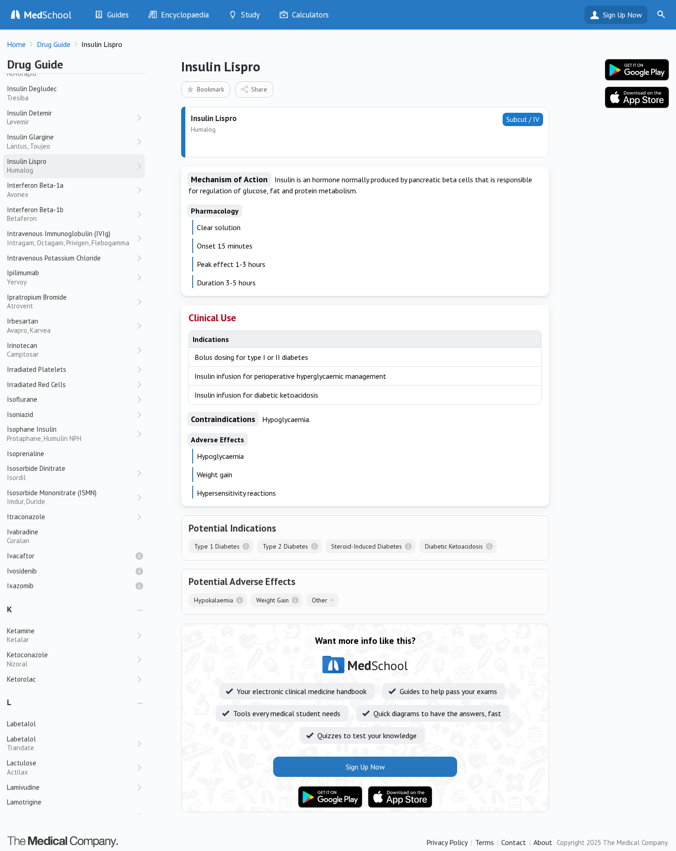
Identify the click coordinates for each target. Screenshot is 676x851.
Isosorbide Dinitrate (36, 473)
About (542, 842)
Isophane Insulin (44, 434)
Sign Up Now (622, 14)
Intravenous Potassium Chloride (54, 258)
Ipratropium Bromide (37, 302)
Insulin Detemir (29, 118)
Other (319, 600)
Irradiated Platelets (36, 369)
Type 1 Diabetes (217, 546)
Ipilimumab (23, 277)
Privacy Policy (447, 842)
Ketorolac (21, 679)
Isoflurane (22, 399)
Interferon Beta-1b (35, 214)
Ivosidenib (22, 571)
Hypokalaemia (213, 600)
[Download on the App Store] (400, 797)
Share (259, 89)
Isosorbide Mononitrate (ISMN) (52, 497)
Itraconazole (26, 516)
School (48, 14)
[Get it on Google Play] (330, 797)
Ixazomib (20, 585)
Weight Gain (272, 600)
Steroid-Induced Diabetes (366, 546)
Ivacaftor (20, 555)
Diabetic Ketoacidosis (454, 546)
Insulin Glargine (30, 142)
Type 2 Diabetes (285, 546)
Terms (484, 842)
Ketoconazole (27, 659)
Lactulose (21, 767)
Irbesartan (29, 326)
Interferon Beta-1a (35, 190)
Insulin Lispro (26, 166)
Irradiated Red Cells (36, 384)
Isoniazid (20, 414)
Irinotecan (23, 350)
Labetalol (21, 744)
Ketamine (20, 635)
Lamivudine (23, 787)
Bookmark (210, 89)
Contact (513, 842)
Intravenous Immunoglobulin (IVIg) (68, 238)
